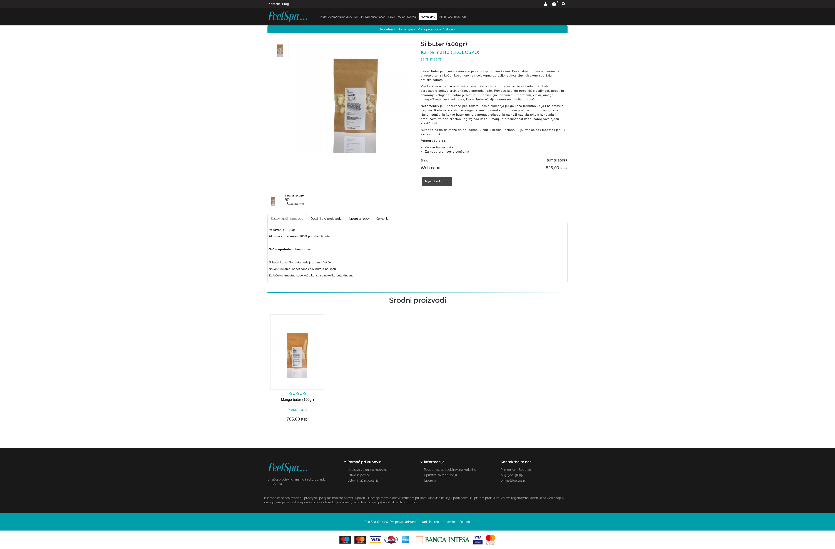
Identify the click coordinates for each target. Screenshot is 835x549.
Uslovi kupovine (358, 475)
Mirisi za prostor (452, 16)
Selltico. (465, 522)
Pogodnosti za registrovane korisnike (450, 469)
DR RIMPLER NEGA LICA (369, 16)
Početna (386, 29)
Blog (285, 4)
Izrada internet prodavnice (438, 522)
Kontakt (274, 4)
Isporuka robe (359, 218)
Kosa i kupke (407, 16)
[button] (545, 4)
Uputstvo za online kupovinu (367, 469)
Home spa (405, 29)
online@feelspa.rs (513, 480)
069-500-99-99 (512, 475)
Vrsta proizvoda (429, 29)
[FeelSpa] (288, 16)
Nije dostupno (437, 181)
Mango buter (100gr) (297, 400)
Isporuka (430, 480)
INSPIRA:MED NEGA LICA (336, 16)
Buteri (450, 29)
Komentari (383, 218)
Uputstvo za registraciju (440, 475)
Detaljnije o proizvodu (326, 218)
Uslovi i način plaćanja (362, 480)
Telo (391, 16)
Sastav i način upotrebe (287, 218)
